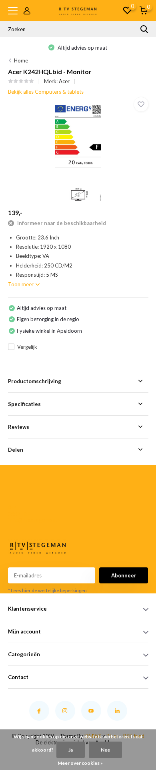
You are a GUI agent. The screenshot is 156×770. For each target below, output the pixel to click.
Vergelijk (27, 347)
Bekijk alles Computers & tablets (46, 91)
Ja (70, 750)
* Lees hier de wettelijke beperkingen (47, 590)
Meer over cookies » (80, 763)
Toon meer (21, 284)
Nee (105, 750)
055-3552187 (19, 510)
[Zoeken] (144, 29)
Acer (64, 81)
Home (21, 60)
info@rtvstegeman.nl (21, 520)
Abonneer (123, 575)
